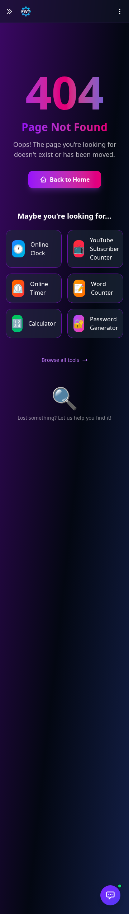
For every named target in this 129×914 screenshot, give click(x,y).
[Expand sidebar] (9, 11)
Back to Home (70, 179)
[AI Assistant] (110, 895)
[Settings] (119, 11)
